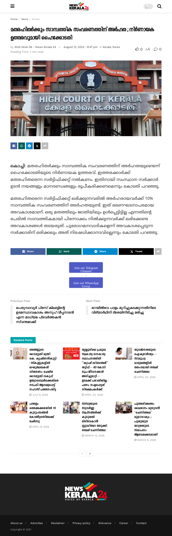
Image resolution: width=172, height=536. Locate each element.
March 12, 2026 (94, 435)
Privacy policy (81, 523)
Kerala (36, 19)
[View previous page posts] (82, 454)
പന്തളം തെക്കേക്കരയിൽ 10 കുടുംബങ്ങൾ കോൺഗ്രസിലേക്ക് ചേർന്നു (42, 412)
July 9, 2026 (39, 394)
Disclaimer (58, 523)
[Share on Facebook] (13, 145)
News (24, 19)
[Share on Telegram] (29, 145)
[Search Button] (159, 6)
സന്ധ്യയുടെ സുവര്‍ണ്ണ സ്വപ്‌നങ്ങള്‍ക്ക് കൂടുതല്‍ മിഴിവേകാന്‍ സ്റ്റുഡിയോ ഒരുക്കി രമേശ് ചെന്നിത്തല (94, 417)
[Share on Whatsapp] (21, 145)
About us (16, 523)
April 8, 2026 (40, 426)
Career (123, 523)
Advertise (36, 523)
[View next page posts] (90, 454)
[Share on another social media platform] (45, 145)
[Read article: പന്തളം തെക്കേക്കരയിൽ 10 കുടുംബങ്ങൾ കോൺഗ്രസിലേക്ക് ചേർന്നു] (18, 408)
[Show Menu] (12, 6)
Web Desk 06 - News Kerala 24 (35, 47)
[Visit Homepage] (79, 6)
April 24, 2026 (93, 394)
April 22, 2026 (145, 377)
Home (14, 19)
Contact (141, 523)
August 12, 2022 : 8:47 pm (81, 47)
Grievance (104, 523)
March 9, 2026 (146, 440)
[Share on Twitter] (37, 145)
